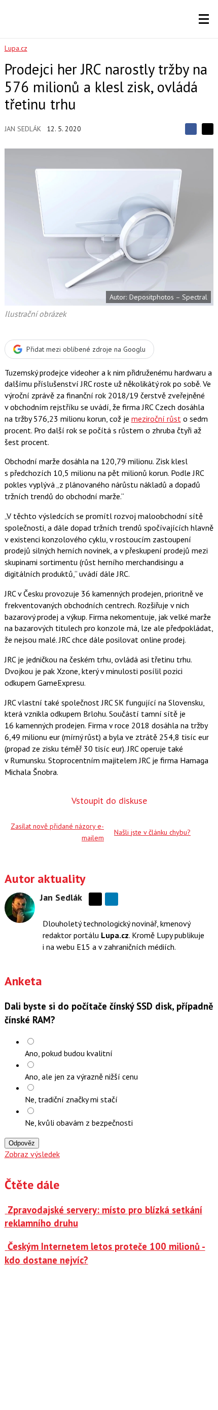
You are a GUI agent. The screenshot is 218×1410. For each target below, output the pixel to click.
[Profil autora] (20, 908)
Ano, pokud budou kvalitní (69, 1053)
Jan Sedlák (23, 128)
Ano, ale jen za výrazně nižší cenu (81, 1076)
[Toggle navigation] (204, 19)
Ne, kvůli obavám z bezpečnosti (79, 1123)
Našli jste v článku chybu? (152, 832)
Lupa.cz (16, 48)
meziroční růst (156, 419)
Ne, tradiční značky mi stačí (71, 1099)
